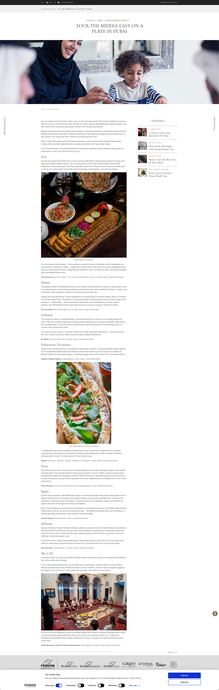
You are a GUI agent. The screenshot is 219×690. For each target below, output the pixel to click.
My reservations (67, 2)
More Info (133, 685)
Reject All (184, 682)
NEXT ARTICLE (214, 124)
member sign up (166, 2)
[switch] (81, 685)
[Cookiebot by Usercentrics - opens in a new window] (30, 685)
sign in (175, 2)
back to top (171, 652)
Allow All (184, 675)
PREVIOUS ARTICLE (4, 126)
